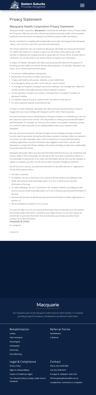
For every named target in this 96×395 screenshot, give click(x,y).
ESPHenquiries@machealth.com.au (64, 378)
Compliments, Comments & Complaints (66, 382)
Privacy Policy (15, 366)
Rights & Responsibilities (19, 370)
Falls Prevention (16, 337)
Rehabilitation (19, 329)
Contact (55, 361)
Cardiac (13, 333)
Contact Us (14, 232)
